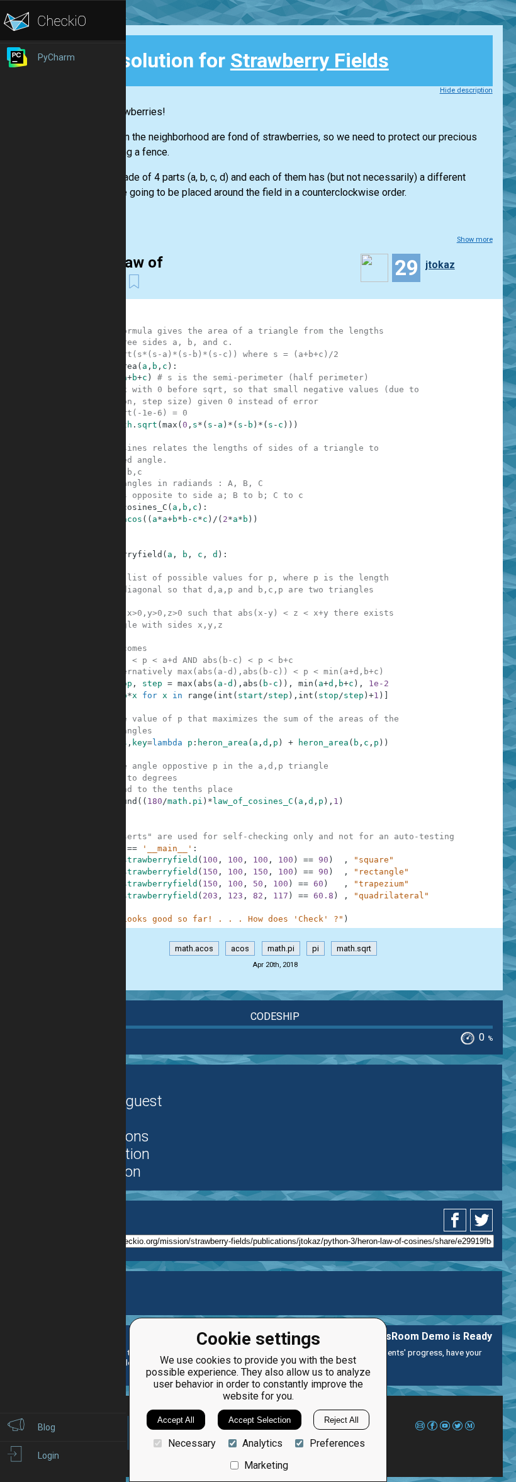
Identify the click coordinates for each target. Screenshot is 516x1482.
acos (240, 948)
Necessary (191, 1443)
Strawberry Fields (309, 60)
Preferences (337, 1443)
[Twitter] (482, 1220)
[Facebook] (457, 1220)
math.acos (194, 948)
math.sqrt (354, 948)
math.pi (280, 948)
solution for (228, 60)
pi (315, 948)
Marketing (266, 1465)
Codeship (275, 1016)
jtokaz (440, 265)
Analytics (262, 1443)
